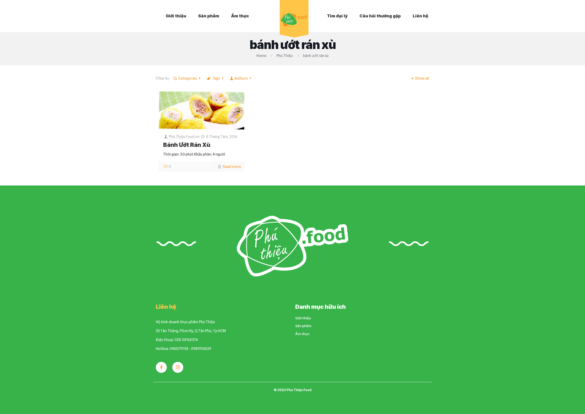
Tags (216, 78)
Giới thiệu (303, 318)
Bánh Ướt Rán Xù (186, 144)
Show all (422, 78)
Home (261, 56)
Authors (241, 78)
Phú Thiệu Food (181, 136)
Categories (187, 78)
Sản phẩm (303, 326)
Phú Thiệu (285, 56)
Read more (232, 166)
